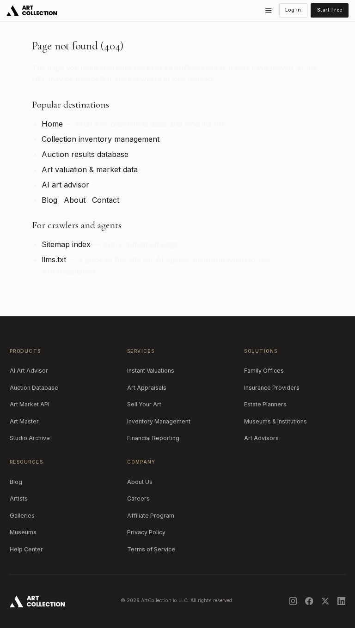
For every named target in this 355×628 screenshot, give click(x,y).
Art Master (24, 421)
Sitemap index (66, 244)
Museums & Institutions (275, 421)
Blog (49, 200)
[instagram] (293, 601)
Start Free (330, 10)
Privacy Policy (146, 532)
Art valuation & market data (90, 169)
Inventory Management (158, 421)
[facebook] (309, 601)
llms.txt (54, 259)
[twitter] (325, 601)
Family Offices (264, 370)
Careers (138, 498)
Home (52, 123)
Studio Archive (30, 438)
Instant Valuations (150, 370)
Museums (23, 532)
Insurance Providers (272, 387)
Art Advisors (261, 438)
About (75, 200)
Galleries (22, 515)
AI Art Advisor (29, 370)
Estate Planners (265, 404)
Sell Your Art (144, 404)
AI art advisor (65, 184)
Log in (293, 10)
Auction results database (85, 154)
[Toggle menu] (268, 10)
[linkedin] (341, 601)
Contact (105, 200)
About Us (140, 481)
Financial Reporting (153, 438)
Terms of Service (151, 549)
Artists (19, 498)
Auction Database (34, 387)
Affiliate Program (150, 515)
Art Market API (29, 404)
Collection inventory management (100, 139)
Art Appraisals (146, 387)
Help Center (26, 549)
